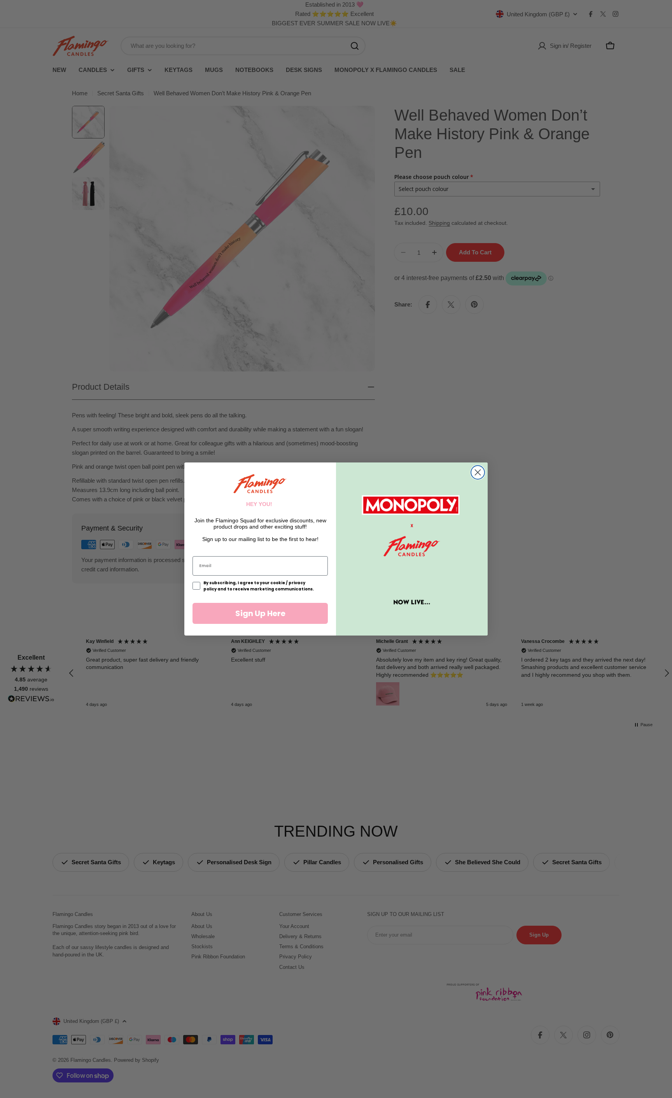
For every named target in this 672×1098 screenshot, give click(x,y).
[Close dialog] (478, 472)
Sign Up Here (260, 613)
